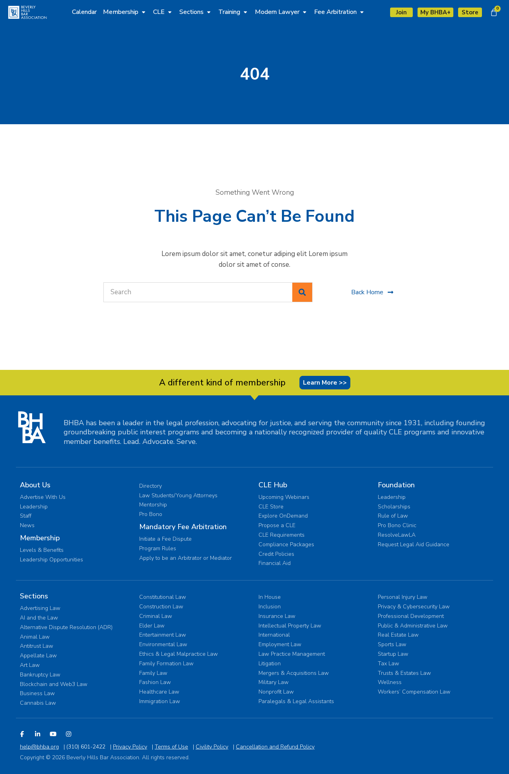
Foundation (396, 485)
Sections (34, 596)
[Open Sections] (209, 12)
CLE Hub (272, 485)
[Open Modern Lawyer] (304, 12)
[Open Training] (245, 12)
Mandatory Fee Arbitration (183, 527)
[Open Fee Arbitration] (362, 12)
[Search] (302, 292)
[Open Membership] (143, 12)
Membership (40, 538)
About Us (35, 485)
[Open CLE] (170, 12)
